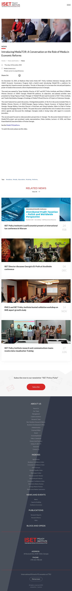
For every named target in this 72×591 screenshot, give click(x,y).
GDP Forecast (36, 467)
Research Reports (36, 515)
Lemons (39, 587)
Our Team (36, 411)
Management (36, 414)
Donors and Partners (36, 441)
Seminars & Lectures (36, 505)
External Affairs (36, 430)
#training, (29, 179)
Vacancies (36, 446)
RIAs (36, 520)
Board (36, 433)
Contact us (36, 449)
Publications (36, 510)
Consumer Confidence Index (36, 465)
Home (3, 61)
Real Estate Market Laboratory (36, 489)
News (23, 61)
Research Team (36, 419)
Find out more (36, 579)
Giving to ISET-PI (36, 444)
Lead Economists (36, 416)
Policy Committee (36, 438)
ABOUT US (36, 404)
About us (36, 408)
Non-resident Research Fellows (36, 422)
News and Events (13, 61)
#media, (15, 179)
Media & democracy (9, 68)
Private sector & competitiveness (14, 71)
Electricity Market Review (36, 484)
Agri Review (36, 459)
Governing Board (36, 435)
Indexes (36, 455)
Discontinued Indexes (36, 478)
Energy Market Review (36, 486)
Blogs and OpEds (36, 526)
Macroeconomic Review (36, 476)
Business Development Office (36, 425)
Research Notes (36, 517)
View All (34, 191)
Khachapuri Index (36, 473)
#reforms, (35, 179)
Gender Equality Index (36, 470)
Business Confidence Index (36, 462)
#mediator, (9, 179)
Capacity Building (36, 502)
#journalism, (21, 179)
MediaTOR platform (13, 125)
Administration (36, 427)
